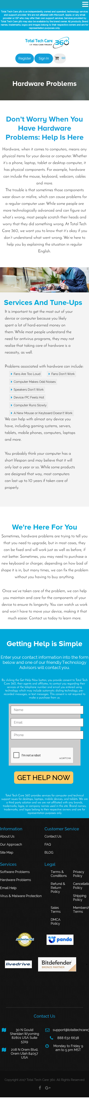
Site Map (6, 852)
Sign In (44, 58)
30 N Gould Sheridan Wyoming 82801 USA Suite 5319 (20, 1036)
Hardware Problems (15, 880)
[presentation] (42, 755)
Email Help (8, 888)
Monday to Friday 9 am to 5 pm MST (64, 1048)
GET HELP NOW (43, 777)
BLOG (48, 852)
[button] (85, 4)
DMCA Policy (55, 922)
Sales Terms (56, 910)
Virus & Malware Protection (21, 896)
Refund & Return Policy (58, 888)
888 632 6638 (64, 1038)
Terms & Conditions (59, 874)
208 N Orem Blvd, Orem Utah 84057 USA (20, 1053)
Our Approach (11, 844)
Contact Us (52, 836)
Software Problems (15, 872)
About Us (7, 836)
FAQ (47, 844)
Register (24, 58)
